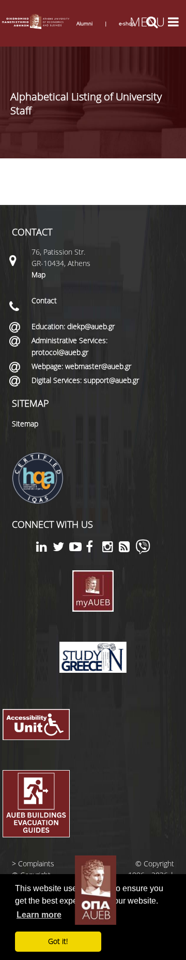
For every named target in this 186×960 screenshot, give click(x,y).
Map (38, 274)
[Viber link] (142, 551)
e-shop (127, 23)
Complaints (36, 863)
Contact (44, 300)
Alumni (84, 23)
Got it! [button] (58, 941)
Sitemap (25, 424)
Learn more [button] (39, 914)
